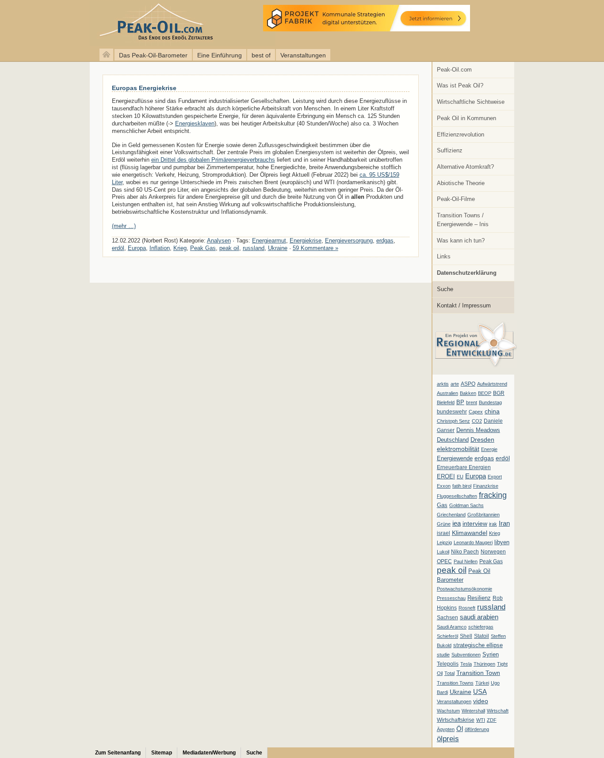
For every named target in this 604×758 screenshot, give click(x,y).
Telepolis (448, 664)
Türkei (482, 683)
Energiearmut (269, 240)
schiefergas (480, 626)
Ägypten (446, 729)
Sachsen (447, 617)
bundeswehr (452, 412)
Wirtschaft (497, 710)
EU (460, 476)
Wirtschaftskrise (455, 720)
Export (495, 476)
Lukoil (443, 551)
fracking (493, 495)
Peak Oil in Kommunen (466, 118)
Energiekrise (305, 240)
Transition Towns (455, 683)
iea (456, 523)
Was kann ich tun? (461, 240)
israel (443, 533)
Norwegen (493, 552)
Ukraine (460, 691)
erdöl (503, 458)
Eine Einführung (219, 55)
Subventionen (466, 654)
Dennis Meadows (478, 430)
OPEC (444, 561)
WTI (480, 720)
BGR (499, 393)
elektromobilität (458, 448)
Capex (476, 411)
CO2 (477, 421)
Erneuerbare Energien (464, 467)
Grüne (444, 524)
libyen (501, 542)
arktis (443, 384)
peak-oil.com (93, 23)
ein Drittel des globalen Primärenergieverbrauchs (213, 159)
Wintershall (473, 710)
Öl (459, 728)
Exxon (444, 486)
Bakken (468, 393)
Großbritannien (483, 514)
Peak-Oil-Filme (456, 199)
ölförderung (477, 729)
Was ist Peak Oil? (460, 85)
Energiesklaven (194, 123)
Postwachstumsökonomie (464, 588)
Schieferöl (447, 636)
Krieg (494, 533)
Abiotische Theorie (461, 183)
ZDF (492, 720)
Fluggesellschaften (457, 496)
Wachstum (448, 710)
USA (480, 691)
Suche (445, 289)
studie (443, 654)
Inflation (159, 248)
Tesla (466, 664)
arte (455, 384)
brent (471, 402)
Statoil (481, 636)
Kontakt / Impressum (464, 305)
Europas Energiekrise (144, 87)
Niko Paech (465, 552)
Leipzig (444, 542)
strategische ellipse (478, 645)
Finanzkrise (485, 486)
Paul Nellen (466, 561)
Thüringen (484, 664)
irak (493, 524)
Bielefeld (446, 402)
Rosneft (467, 607)
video (480, 701)
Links (444, 256)
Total (449, 673)
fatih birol (461, 486)
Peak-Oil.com (454, 69)
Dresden (482, 439)
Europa (475, 476)
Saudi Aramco (451, 626)
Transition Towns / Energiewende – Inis (463, 219)
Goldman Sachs (466, 505)
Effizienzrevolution (460, 134)
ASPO (468, 384)
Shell (466, 636)
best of (261, 55)
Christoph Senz (453, 421)
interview (475, 523)
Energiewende (455, 458)
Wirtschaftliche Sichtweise (471, 102)
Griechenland (451, 514)
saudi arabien (479, 617)
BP (460, 402)
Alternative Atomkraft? (465, 166)
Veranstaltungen (303, 55)
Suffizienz (450, 150)
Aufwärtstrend (492, 384)
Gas (442, 505)
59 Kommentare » (315, 248)
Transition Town (478, 672)
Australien (447, 393)
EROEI (446, 477)
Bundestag (490, 402)
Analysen (219, 240)
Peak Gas (491, 561)
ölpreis (448, 738)
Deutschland (453, 439)
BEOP (484, 393)
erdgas (484, 458)
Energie (489, 449)
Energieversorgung (349, 240)
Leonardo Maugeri (473, 542)
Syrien (490, 654)
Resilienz (479, 598)
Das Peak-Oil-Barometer (153, 55)
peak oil (451, 570)
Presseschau (451, 598)
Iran (504, 523)
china (492, 411)
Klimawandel (469, 532)
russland (491, 607)
